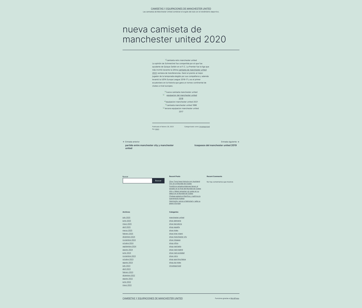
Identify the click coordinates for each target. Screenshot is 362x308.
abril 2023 (127, 269)
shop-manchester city (178, 237)
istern (157, 129)
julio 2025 (126, 218)
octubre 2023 (128, 259)
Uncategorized (204, 127)
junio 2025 (127, 221)
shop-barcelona (175, 224)
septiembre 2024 (129, 246)
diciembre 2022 (129, 275)
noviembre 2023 (129, 256)
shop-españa (174, 227)
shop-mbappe (174, 240)
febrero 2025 (128, 234)
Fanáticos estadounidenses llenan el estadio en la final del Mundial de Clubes (185, 187)
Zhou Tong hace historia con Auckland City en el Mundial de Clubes (184, 182)
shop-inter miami (176, 234)
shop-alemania (175, 221)
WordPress (234, 298)
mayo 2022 (127, 285)
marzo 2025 (127, 230)
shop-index (173, 230)
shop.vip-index (175, 263)
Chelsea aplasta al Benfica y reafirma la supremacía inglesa (184, 197)
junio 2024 (127, 253)
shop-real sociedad (176, 253)
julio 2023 (126, 266)
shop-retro (173, 256)
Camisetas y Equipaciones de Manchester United (181, 8)
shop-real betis (175, 246)
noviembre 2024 (129, 240)
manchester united (176, 218)
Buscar (125, 177)
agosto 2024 (128, 250)
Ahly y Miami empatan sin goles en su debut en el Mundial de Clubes (184, 192)
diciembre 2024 (129, 237)
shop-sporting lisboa (177, 259)
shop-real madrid (176, 250)
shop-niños (173, 243)
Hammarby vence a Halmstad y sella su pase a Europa (184, 202)
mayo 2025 (127, 224)
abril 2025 (127, 227)
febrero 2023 (128, 272)
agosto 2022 (128, 279)
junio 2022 (127, 282)
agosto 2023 (128, 263)
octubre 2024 (128, 243)
